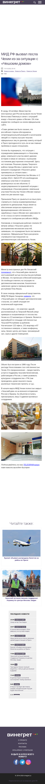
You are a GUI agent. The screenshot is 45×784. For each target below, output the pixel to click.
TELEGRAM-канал (31, 465)
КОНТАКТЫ (22, 743)
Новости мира (20, 620)
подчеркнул (6, 272)
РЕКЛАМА (22, 747)
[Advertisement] (22, 29)
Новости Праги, (20, 71)
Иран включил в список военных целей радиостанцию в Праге (22, 639)
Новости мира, (9, 71)
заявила (27, 296)
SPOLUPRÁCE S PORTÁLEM (22, 750)
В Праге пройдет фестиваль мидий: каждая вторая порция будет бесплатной (21, 688)
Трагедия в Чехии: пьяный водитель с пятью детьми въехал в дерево (22, 669)
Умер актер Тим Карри (18, 622)
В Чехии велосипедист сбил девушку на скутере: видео (20, 630)
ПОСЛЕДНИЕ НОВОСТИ (19, 614)
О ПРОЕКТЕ (22, 740)
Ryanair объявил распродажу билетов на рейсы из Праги (21, 559)
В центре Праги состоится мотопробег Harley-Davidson (20, 679)
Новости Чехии (32, 71)
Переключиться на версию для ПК (23, 781)
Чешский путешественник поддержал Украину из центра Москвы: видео (21, 599)
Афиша (17, 675)
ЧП (16, 664)
